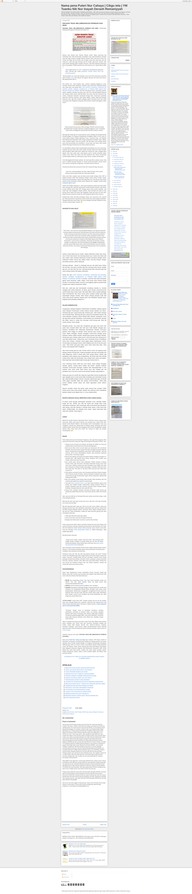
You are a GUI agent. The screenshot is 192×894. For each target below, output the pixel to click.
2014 (114, 195)
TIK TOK (81, 656)
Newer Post (65, 824)
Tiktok (114, 318)
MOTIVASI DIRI (114, 78)
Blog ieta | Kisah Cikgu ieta (120, 292)
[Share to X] (78, 708)
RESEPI (113, 76)
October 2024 (117, 161)
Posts (64, 874)
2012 (114, 199)
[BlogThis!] (77, 708)
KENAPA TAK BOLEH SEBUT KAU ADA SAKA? (78, 678)
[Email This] (76, 708)
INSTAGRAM (88, 656)
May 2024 (116, 182)
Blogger (128, 891)
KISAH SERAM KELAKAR (72, 697)
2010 (114, 203)
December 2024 (118, 157)
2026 (114, 151)
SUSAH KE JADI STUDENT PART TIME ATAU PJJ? (82, 858)
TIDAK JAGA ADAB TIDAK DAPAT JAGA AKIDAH (78, 670)
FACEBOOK (67, 656)
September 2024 (118, 163)
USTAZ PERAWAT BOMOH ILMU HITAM (76, 671)
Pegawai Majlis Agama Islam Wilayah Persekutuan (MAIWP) (84, 89)
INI (87, 30)
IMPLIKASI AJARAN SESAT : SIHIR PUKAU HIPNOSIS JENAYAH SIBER (85, 683)
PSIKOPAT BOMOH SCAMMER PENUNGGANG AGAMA (80, 675)
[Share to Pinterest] (81, 708)
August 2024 (117, 165)
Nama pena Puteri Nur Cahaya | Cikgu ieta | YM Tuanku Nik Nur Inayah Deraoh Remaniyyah (94, 7)
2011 (114, 201)
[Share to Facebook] (80, 708)
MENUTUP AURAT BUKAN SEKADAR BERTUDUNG (80, 668)
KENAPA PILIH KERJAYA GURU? (77, 851)
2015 (114, 193)
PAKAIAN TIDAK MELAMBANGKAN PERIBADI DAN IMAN (119, 173)
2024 (114, 155)
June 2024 (116, 180)
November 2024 (118, 159)
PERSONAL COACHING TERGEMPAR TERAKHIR (79, 687)
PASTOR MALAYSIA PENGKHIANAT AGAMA (77, 689)
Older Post (103, 824)
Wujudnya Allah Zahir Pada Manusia (119, 74)
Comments (66, 877)
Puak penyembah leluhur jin (82, 529)
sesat (72, 77)
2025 (114, 153)
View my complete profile (117, 144)
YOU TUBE (75, 656)
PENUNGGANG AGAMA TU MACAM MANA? (77, 679)
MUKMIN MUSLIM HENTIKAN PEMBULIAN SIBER (79, 685)
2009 (114, 205)
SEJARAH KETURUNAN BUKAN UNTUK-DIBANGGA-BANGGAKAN (84, 681)
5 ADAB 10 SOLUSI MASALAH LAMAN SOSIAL (78, 691)
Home (84, 824)
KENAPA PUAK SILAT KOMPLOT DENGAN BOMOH (79, 674)
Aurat (67, 710)
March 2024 (117, 184)
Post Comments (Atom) (88, 829)
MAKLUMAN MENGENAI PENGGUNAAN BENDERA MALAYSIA (120, 169)
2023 (114, 189)
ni (62, 67)
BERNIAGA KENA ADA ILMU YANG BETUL (77, 693)
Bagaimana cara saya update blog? (77, 843)
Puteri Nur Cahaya (74, 639)
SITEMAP (113, 81)
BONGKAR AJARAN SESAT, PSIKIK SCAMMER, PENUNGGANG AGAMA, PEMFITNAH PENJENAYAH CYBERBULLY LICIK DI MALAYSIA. (120, 297)
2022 (114, 191)
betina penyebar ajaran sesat (79, 483)
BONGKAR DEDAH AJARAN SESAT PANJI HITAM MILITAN (81, 695)
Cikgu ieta (85, 639)
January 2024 (117, 186)
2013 (114, 197)
